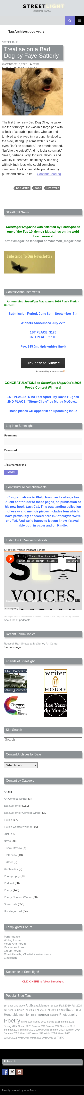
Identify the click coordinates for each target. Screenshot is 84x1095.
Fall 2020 (76, 1005)
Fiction (8, 819)
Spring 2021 (53, 1021)
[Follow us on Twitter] (12, 1072)
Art (5, 791)
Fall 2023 (30, 1010)
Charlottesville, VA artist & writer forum (27, 954)
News (7, 840)
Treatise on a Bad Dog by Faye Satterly (31, 52)
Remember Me (16, 464)
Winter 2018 (25, 1033)
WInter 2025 (35, 1038)
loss (33, 1014)
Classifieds (10, 957)
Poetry (8, 890)
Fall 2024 (40, 1010)
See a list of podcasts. (17, 619)
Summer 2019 (67, 1026)
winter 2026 (47, 1038)
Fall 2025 (51, 1010)
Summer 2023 (57, 1029)
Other (9, 861)
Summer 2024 (72, 1029)
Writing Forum (12, 940)
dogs (38, 188)
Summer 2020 (11, 1029)
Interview (11, 854)
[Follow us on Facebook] (5, 1072)
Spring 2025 (24, 1026)
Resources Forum (15, 947)
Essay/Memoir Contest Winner (22, 812)
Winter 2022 (10, 1037)
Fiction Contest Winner (18, 826)
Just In (8, 833)
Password (10, 450)
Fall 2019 (65, 1005)
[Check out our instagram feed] (19, 1072)
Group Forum (12, 950)
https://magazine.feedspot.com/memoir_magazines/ (43, 241)
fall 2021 (8, 1010)
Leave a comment (28, 67)
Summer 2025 (11, 1033)
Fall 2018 (54, 1006)
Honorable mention (17, 1014)
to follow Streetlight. (43, 981)
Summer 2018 (52, 1026)
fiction (70, 1010)
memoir (43, 1014)
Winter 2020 (50, 1033)
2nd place (19, 1006)
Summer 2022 (42, 1030)
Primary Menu (79, 20)
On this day (11, 869)
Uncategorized (13, 911)
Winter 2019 (37, 1033)
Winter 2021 (64, 1033)
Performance (12, 936)
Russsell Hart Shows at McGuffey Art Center (31, 643)
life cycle (52, 188)
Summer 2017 (38, 1026)
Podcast (9, 883)
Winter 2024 (23, 1038)
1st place (8, 1006)
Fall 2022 (19, 1010)
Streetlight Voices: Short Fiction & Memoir (22, 617)
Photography (12, 876)
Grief (78, 1010)
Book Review (14, 847)
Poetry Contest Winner (18, 897)
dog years (22, 188)
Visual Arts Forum (15, 943)
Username (10, 435)
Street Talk (10, 42)
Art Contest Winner (15, 798)
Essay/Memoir (12, 805)
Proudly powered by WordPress (19, 1090)
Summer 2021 (27, 1029)
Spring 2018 (26, 1022)
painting (54, 1015)
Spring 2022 (67, 1021)
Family (61, 1009)
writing (59, 1037)
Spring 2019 (39, 1021)
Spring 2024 (10, 1026)
